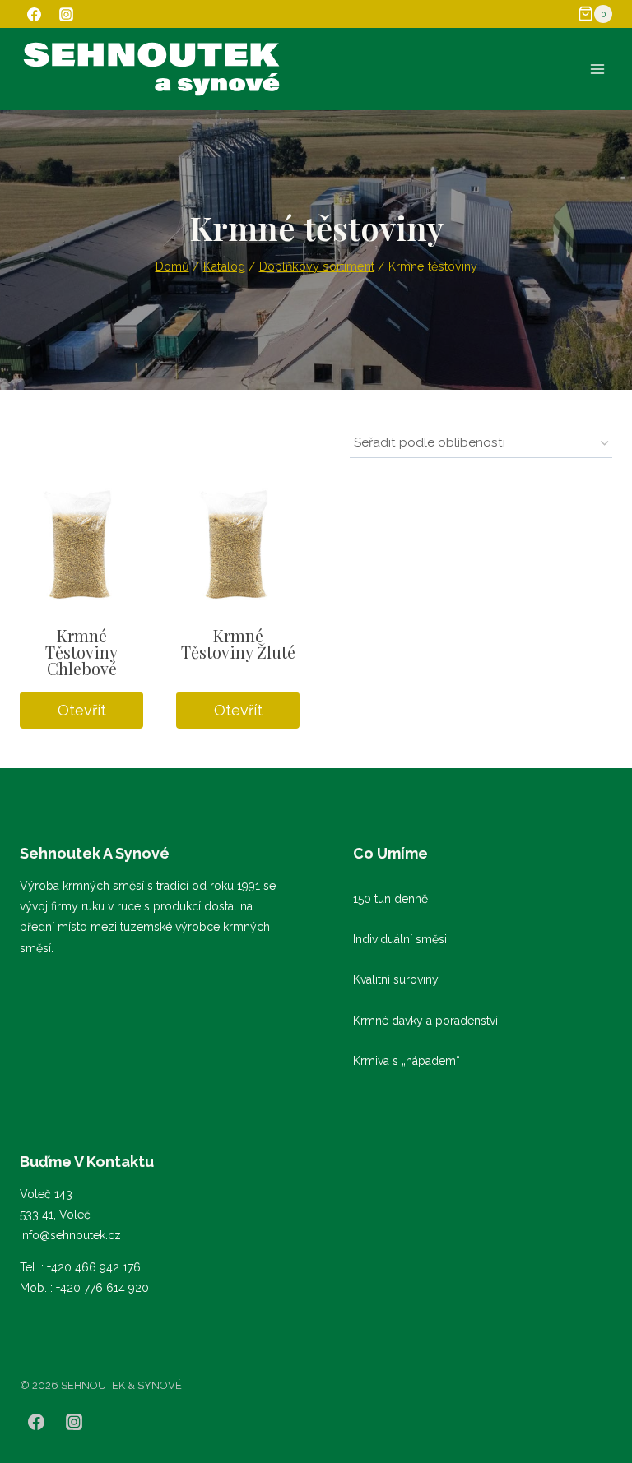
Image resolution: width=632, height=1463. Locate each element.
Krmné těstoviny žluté (238, 643)
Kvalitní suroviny (396, 979)
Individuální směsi (400, 939)
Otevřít (82, 710)
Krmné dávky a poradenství (425, 1020)
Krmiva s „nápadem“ (406, 1060)
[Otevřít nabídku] (597, 68)
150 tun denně (390, 898)
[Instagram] (66, 14)
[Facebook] (34, 14)
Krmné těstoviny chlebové (81, 651)
